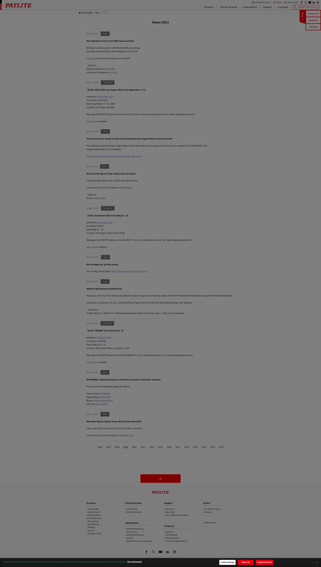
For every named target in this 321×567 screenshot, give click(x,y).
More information (134, 562)
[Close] (317, 562)
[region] (160, 562)
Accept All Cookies (264, 562)
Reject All (246, 562)
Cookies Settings (227, 562)
